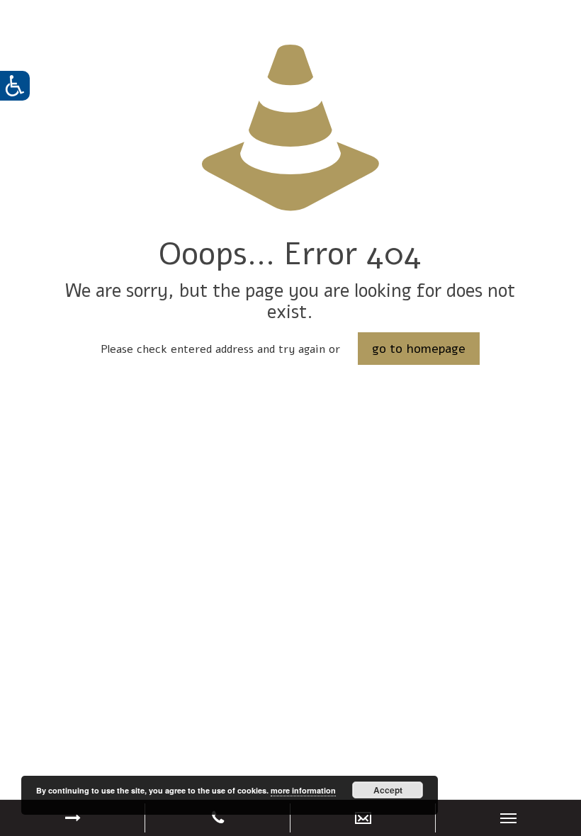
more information (303, 790)
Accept (387, 790)
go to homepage (419, 348)
